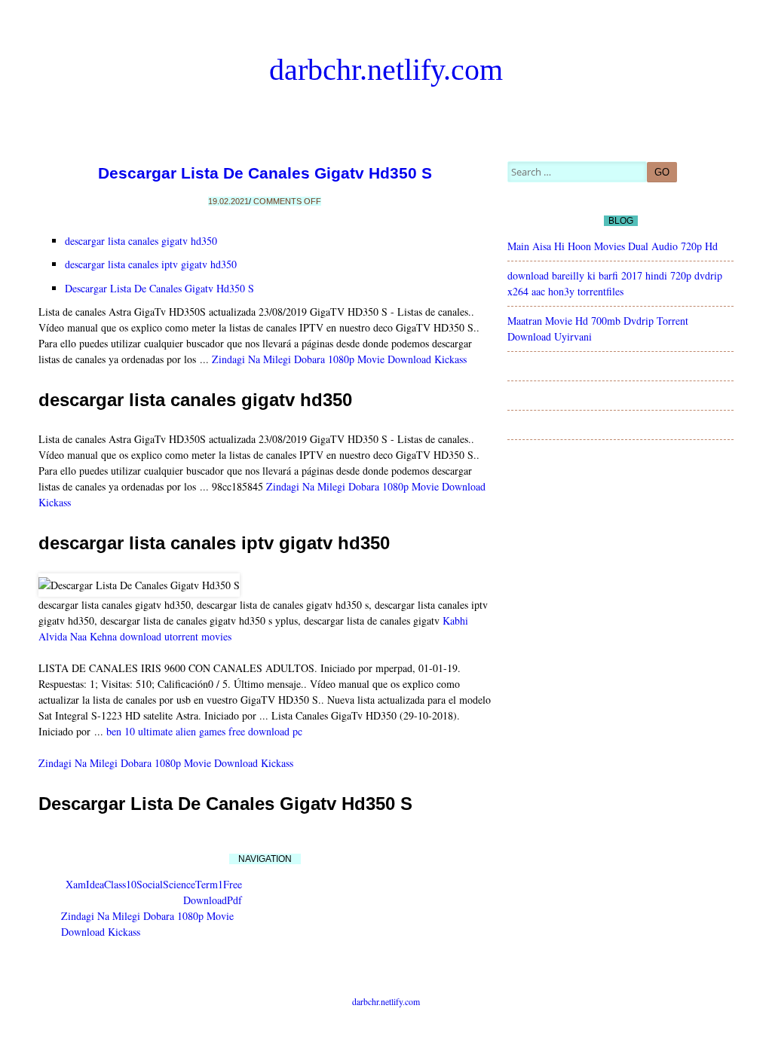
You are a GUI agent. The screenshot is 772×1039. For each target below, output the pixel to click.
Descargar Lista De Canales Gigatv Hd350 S (265, 173)
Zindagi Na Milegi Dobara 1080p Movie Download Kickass (339, 359)
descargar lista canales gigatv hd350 (141, 241)
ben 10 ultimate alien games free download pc (204, 731)
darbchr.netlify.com (386, 70)
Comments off (287, 201)
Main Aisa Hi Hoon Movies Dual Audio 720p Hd (612, 246)
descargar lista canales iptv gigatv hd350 (151, 264)
